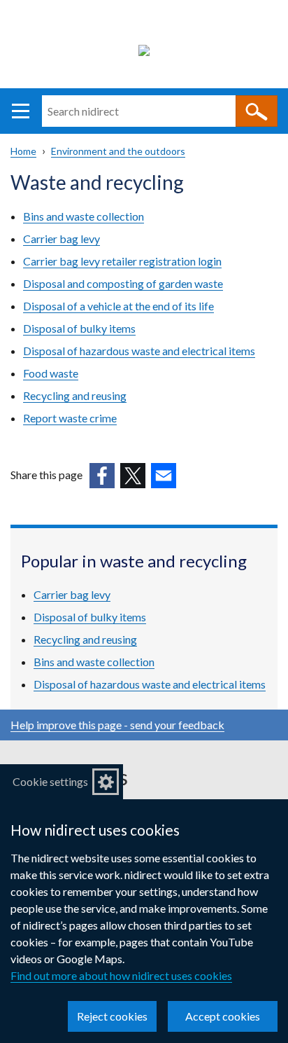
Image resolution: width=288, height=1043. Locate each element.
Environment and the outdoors (118, 151)
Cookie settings (50, 781)
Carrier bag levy (61, 238)
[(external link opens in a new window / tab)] (102, 475)
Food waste (50, 373)
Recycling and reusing (75, 395)
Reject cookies (112, 1016)
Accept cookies (222, 1016)
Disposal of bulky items (79, 328)
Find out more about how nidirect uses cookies (121, 975)
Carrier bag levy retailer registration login (122, 261)
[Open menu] (20, 111)
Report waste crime (70, 417)
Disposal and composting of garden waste (123, 283)
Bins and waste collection (83, 216)
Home (23, 151)
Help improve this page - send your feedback (117, 724)
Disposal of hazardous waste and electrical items (139, 350)
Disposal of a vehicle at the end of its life (118, 305)
